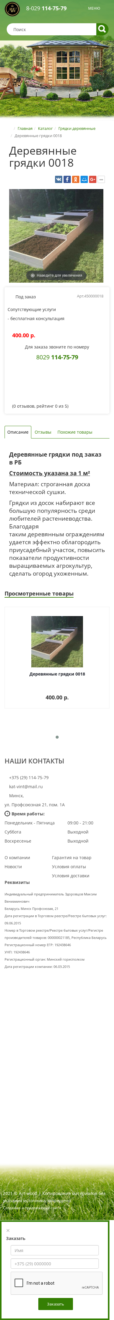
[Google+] (92, 179)
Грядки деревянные (76, 128)
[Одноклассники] (75, 179)
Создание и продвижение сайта (32, 1207)
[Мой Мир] (84, 179)
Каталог (45, 128)
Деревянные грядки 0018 (57, 674)
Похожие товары (74, 432)
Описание (18, 432)
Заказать (55, 1304)
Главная (25, 128)
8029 (57, 357)
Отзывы (43, 432)
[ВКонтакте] (58, 179)
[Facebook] (67, 179)
